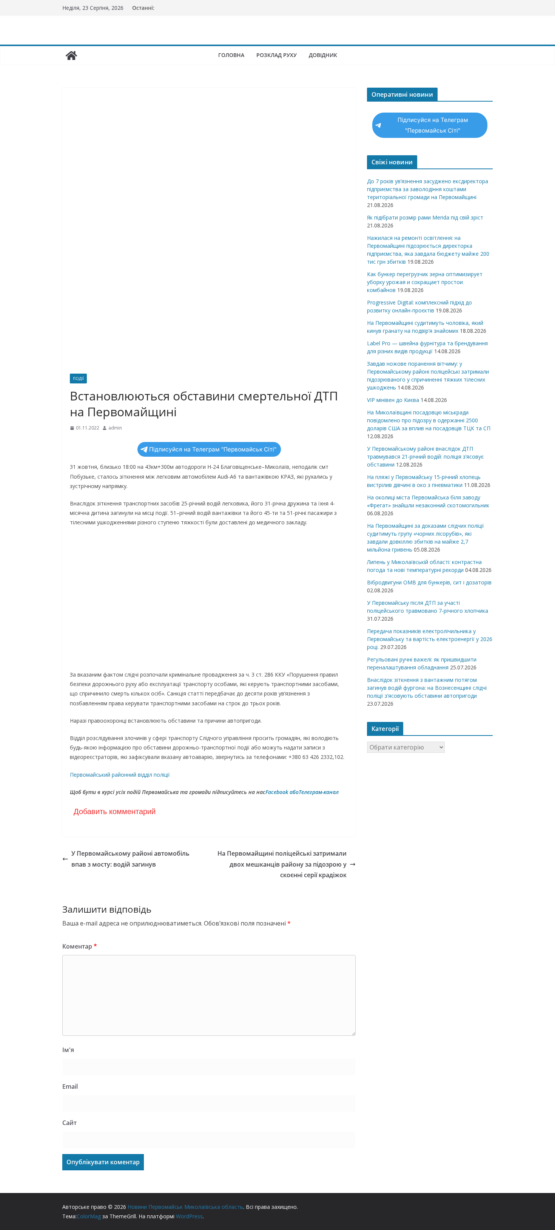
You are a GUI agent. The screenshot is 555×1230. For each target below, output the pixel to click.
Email (70, 1086)
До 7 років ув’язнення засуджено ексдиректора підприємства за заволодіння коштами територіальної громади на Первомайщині (427, 189)
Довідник (323, 55)
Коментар (79, 946)
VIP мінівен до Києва (393, 399)
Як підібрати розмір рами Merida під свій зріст (425, 217)
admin (115, 428)
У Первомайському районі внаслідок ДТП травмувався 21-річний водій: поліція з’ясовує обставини (425, 456)
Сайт (69, 1123)
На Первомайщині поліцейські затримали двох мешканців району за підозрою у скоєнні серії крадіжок (282, 864)
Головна (231, 55)
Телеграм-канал (319, 792)
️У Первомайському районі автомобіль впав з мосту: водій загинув (130, 858)
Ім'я (68, 1050)
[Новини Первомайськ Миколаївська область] (71, 55)
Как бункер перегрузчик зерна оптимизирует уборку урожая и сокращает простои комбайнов (425, 282)
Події (78, 378)
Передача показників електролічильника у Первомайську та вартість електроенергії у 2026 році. (429, 639)
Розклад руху (276, 55)
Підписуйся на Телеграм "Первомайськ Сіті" (212, 449)
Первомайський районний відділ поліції (120, 774)
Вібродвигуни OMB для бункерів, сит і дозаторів (429, 582)
